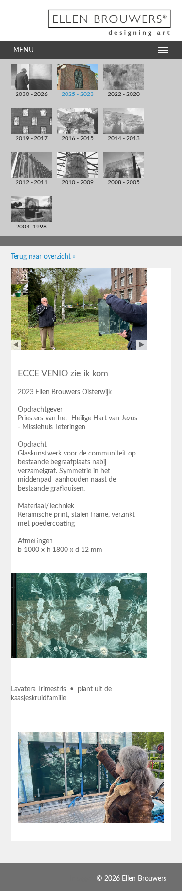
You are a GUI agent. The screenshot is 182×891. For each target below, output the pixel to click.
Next (141, 345)
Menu (23, 50)
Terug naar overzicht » (43, 256)
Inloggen (82, 878)
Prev (16, 345)
